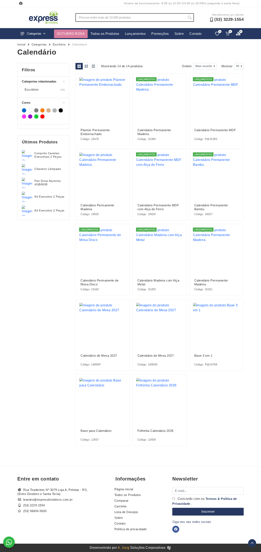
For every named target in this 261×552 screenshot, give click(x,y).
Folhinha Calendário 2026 (155, 430)
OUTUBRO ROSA (71, 33)
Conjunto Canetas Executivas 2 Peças (47, 155)
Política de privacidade (130, 529)
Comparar (121, 500)
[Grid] (79, 66)
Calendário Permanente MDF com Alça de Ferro (158, 207)
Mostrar (227, 66)
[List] (93, 66)
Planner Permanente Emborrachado (95, 132)
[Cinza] (36, 110)
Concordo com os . (204, 501)
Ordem (187, 66)
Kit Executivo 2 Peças (49, 196)
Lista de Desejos (126, 512)
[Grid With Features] (86, 66)
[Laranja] (42, 110)
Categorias (34, 33)
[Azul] (24, 110)
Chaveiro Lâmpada (47, 168)
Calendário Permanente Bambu (211, 207)
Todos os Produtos (105, 33)
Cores (26, 102)
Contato (195, 33)
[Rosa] (24, 116)
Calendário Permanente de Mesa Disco (99, 282)
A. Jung (123, 547)
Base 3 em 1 (203, 355)
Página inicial (123, 489)
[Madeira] (48, 110)
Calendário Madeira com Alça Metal (158, 282)
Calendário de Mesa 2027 (99, 355)
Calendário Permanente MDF (215, 130)
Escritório (59, 44)
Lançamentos (135, 33)
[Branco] (30, 110)
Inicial (21, 44)
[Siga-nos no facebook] (20, 3)
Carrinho (120, 506)
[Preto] (61, 110)
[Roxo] (30, 116)
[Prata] (54, 110)
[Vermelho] (42, 116)
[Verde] (36, 116)
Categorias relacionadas (39, 81)
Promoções (160, 33)
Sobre (179, 33)
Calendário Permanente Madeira (154, 132)
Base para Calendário (96, 430)
